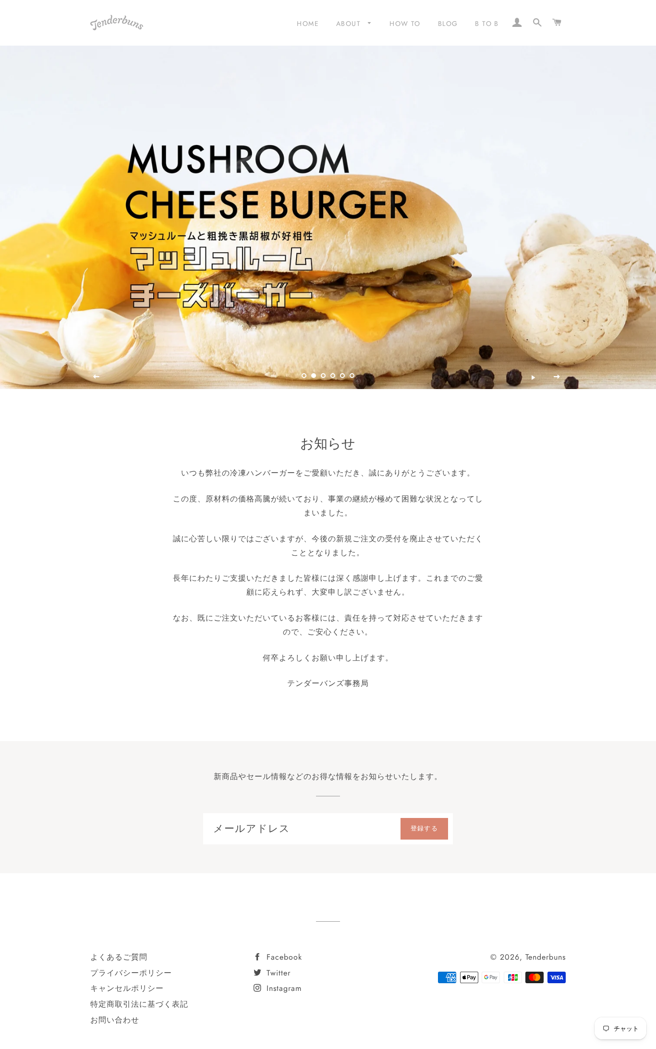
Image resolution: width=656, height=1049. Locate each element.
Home (308, 23)
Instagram (283, 988)
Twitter (277, 972)
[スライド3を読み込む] (323, 375)
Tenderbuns (545, 957)
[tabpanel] (328, 217)
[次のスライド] (557, 377)
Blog (448, 23)
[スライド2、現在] (313, 375)
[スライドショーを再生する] (534, 377)
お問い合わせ (114, 1019)
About (349, 23)
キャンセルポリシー (127, 988)
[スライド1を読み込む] (304, 375)
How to (404, 23)
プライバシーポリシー (131, 972)
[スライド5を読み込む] (342, 375)
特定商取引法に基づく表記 (139, 1004)
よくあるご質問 (118, 957)
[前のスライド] (97, 377)
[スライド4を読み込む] (333, 375)
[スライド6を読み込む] (352, 375)
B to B (486, 23)
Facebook (283, 957)
